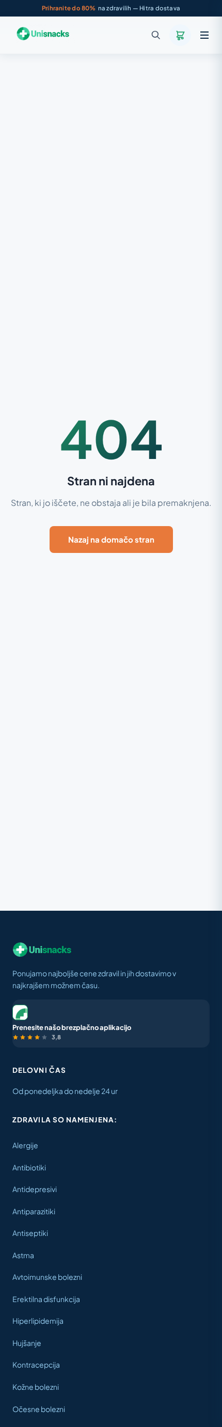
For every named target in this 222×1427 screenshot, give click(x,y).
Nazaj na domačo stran (111, 539)
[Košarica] (180, 35)
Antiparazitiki (33, 1211)
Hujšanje (26, 1342)
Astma (23, 1255)
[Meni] (204, 35)
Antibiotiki (29, 1167)
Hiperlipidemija (38, 1320)
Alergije (25, 1145)
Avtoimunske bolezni (47, 1276)
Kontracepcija (36, 1364)
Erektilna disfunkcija (46, 1299)
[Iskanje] (156, 35)
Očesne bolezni (38, 1409)
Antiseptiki (30, 1233)
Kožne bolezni (35, 1386)
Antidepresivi (34, 1189)
